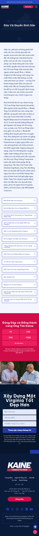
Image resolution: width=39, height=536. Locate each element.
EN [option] (16, 484)
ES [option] (19, 484)
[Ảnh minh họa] (22, 509)
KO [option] (22, 484)
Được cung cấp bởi (19, 526)
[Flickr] (26, 509)
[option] (16, 485)
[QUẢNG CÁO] (7, 509)
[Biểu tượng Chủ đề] (17, 509)
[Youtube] (31, 509)
